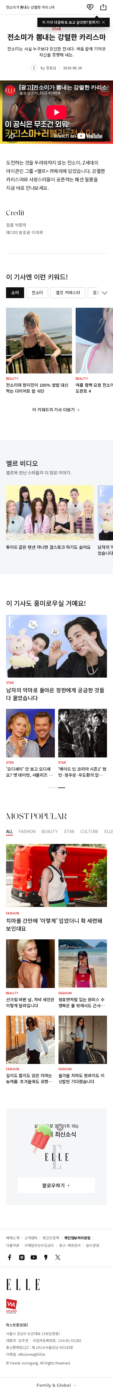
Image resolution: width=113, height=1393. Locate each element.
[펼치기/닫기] (103, 292)
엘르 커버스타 (68, 292)
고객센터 (31, 1237)
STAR (69, 832)
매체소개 (12, 1237)
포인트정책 (50, 1237)
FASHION (27, 832)
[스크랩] (90, 7)
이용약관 (12, 1245)
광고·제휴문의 (70, 1245)
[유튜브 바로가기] (33, 1257)
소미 (15, 292)
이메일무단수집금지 (39, 1245)
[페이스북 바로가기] (9, 1257)
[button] (51, 787)
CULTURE (89, 832)
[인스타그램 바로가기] (21, 1257)
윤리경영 (92, 1245)
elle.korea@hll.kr (31, 1354)
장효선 (51, 67)
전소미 (37, 292)
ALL (9, 832)
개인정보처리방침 (77, 1237)
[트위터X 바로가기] (57, 1257)
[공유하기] (103, 7)
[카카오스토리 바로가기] (45, 1257)
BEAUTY (50, 832)
